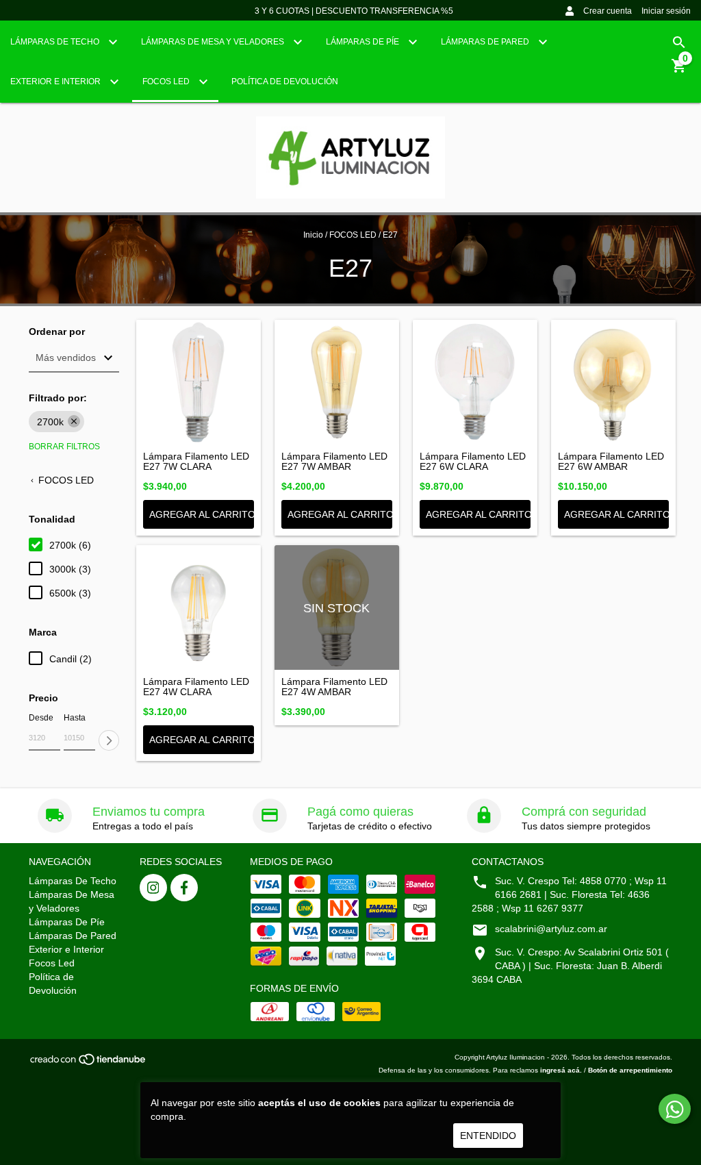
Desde (41, 718)
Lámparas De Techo (55, 42)
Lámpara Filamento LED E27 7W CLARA (196, 461)
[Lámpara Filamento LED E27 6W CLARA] (475, 382)
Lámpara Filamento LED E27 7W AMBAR (334, 461)
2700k (50, 421)
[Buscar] (679, 42)
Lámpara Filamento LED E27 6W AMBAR (611, 461)
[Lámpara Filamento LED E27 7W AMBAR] (337, 382)
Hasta (75, 718)
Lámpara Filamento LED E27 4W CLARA (196, 687)
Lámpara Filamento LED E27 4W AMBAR (334, 687)
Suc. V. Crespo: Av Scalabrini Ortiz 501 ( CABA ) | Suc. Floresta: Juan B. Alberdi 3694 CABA (570, 966)
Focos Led (167, 81)
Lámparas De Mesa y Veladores (213, 42)
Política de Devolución (284, 81)
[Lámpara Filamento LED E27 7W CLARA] (198, 382)
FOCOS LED (353, 235)
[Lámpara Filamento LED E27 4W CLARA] (198, 607)
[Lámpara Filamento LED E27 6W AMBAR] (613, 382)
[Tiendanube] (89, 1063)
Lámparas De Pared (486, 42)
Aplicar (109, 740)
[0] (679, 70)
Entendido (488, 1135)
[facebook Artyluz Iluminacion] (184, 887)
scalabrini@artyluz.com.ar (551, 928)
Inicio (313, 235)
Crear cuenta (607, 11)
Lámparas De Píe (363, 42)
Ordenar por (57, 332)
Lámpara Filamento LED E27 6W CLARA (473, 461)
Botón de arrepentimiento (630, 1070)
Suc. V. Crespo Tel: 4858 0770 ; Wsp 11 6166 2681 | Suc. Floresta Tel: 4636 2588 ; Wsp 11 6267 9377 (569, 894)
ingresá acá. (561, 1070)
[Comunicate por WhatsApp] (675, 1109)
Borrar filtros (64, 446)
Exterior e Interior (56, 81)
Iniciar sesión (666, 11)
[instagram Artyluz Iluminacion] (153, 887)
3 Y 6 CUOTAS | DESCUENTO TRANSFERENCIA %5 (354, 11)
